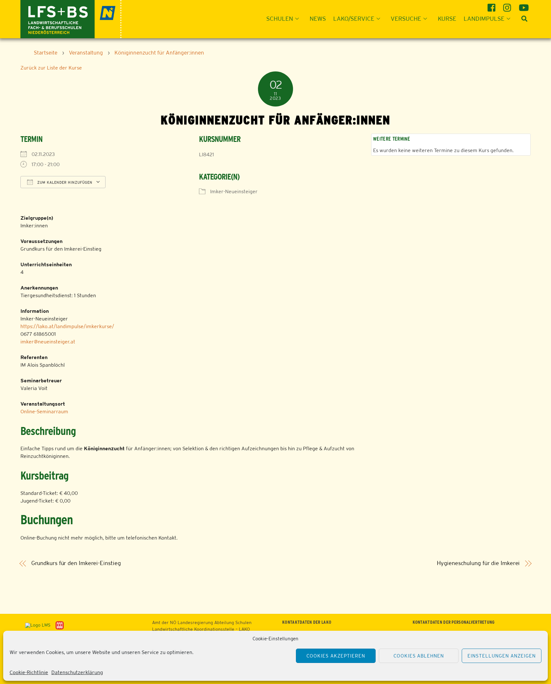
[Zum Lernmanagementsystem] (35, 625)
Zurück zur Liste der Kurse (51, 68)
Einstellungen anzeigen (501, 655)
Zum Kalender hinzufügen (64, 182)
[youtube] (524, 5)
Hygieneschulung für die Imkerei (478, 563)
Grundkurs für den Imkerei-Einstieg (76, 563)
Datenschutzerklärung (77, 672)
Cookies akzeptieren (335, 655)
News (318, 18)
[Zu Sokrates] (60, 625)
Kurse (447, 18)
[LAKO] (70, 18)
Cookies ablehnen (418, 655)
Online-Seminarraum (44, 411)
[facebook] (492, 5)
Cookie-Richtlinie (29, 672)
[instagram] (508, 5)
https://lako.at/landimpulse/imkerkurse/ (67, 326)
